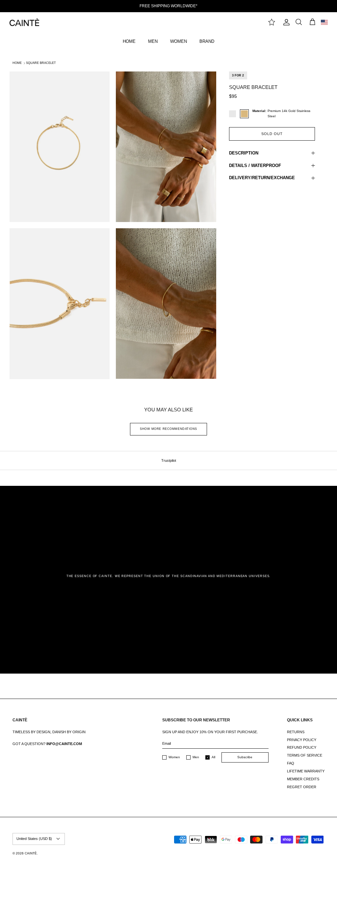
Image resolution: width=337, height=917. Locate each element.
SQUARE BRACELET (41, 63)
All (213, 757)
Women (174, 757)
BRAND (206, 41)
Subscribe (244, 757)
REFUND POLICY (301, 747)
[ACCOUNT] (285, 22)
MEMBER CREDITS (303, 779)
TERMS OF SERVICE (304, 755)
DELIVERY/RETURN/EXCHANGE (262, 177)
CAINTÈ (31, 853)
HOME (129, 41)
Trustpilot (168, 460)
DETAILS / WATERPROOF (255, 165)
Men (196, 757)
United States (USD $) (34, 839)
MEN (153, 41)
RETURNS (295, 732)
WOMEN (178, 41)
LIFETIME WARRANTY (305, 771)
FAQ (290, 763)
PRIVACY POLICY (301, 740)
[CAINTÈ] (24, 22)
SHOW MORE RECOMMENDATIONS (168, 429)
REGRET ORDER (301, 787)
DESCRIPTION (243, 153)
